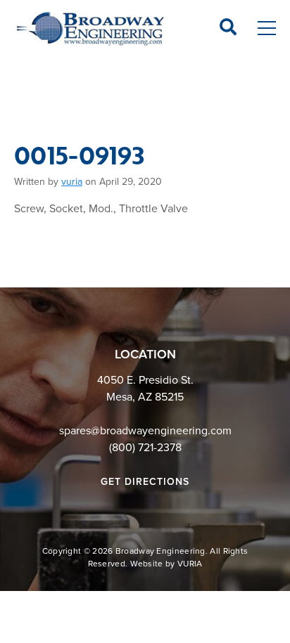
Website (146, 564)
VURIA (190, 564)
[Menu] (267, 28)
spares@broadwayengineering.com (145, 431)
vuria (71, 182)
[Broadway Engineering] (90, 28)
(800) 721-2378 (145, 448)
